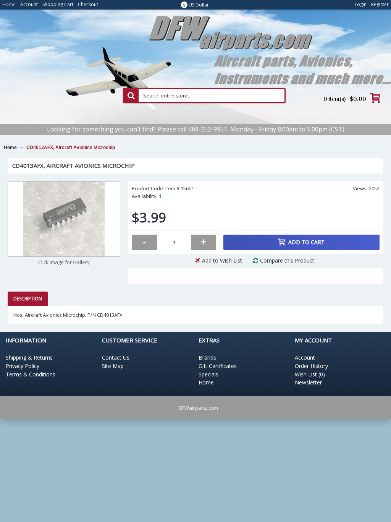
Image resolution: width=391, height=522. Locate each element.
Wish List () (310, 374)
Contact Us (115, 357)
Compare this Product (287, 260)
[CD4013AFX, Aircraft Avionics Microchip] (64, 218)
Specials (208, 374)
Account (305, 357)
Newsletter (308, 382)
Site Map (113, 366)
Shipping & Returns (29, 357)
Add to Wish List (222, 260)
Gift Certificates (218, 366)
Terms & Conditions (30, 374)
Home (206, 382)
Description (27, 298)
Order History (311, 366)
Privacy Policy (22, 366)
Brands (207, 357)
